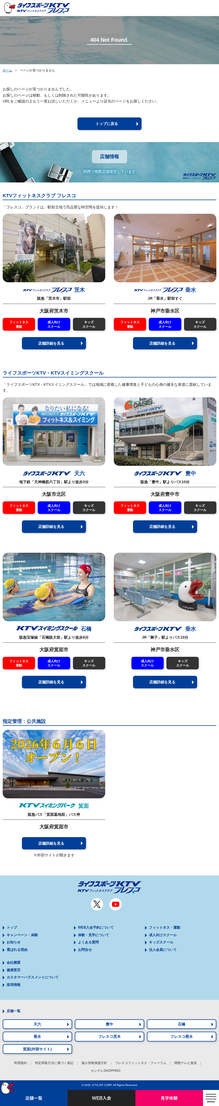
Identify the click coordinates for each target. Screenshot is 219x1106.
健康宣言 (14, 970)
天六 (79, 473)
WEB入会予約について (96, 927)
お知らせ (14, 942)
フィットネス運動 (19, 324)
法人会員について (163, 950)
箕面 (83, 806)
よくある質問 (88, 942)
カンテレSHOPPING (105, 1071)
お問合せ (85, 950)
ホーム (7, 70)
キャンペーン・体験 (22, 935)
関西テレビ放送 (185, 1063)
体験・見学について (93, 935)
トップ (12, 927)
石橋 (85, 629)
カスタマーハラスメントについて (33, 977)
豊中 (190, 473)
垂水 (190, 290)
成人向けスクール (54, 324)
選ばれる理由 (17, 950)
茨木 (79, 290)
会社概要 (14, 962)
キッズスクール (89, 324)
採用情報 (14, 985)
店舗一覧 (14, 1011)
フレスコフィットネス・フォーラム (140, 1063)
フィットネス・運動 (164, 927)
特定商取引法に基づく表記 (54, 1063)
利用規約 (20, 1063)
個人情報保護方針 (94, 1063)
